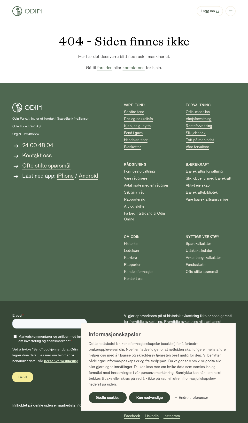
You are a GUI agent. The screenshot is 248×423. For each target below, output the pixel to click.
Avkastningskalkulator (203, 257)
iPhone (65, 175)
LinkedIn (152, 416)
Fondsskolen (196, 264)
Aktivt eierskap (198, 185)
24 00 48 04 (37, 145)
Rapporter (132, 264)
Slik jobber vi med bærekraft (208, 178)
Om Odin (132, 237)
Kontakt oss (37, 155)
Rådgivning (135, 164)
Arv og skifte (134, 206)
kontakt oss (134, 68)
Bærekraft (197, 164)
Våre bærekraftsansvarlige (207, 199)
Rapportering (134, 199)
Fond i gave (133, 133)
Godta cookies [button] (107, 397)
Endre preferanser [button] (193, 397)
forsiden (104, 68)
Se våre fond (134, 111)
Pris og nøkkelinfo (138, 119)
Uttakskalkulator (199, 250)
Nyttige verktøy (202, 237)
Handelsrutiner (135, 140)
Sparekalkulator (198, 243)
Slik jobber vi (196, 133)
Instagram (171, 416)
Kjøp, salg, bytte (137, 126)
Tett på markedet (200, 140)
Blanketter (132, 147)
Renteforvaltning (199, 126)
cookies (168, 343)
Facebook (132, 416)
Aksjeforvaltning (198, 119)
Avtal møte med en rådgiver (146, 185)
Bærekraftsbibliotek (202, 192)
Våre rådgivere (135, 178)
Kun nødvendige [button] (149, 397)
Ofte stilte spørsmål (46, 165)
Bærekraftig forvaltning (204, 171)
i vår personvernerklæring (153, 372)
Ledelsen (131, 250)
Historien (131, 243)
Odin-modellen (198, 111)
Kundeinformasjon (138, 271)
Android (88, 175)
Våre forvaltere (197, 147)
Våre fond (134, 105)
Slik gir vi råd (134, 192)
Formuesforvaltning (139, 171)
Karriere (130, 257)
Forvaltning (198, 105)
